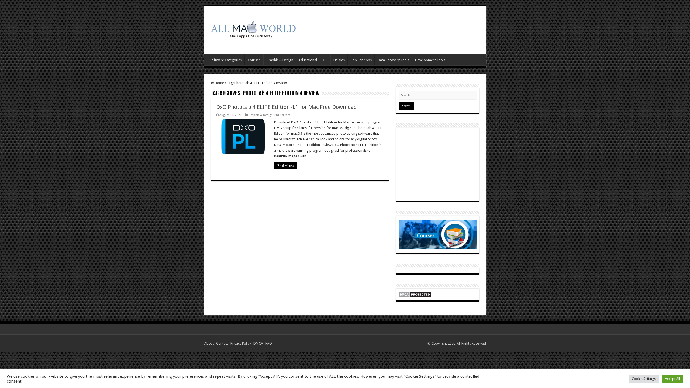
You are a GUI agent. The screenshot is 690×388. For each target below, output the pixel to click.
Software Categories (226, 60)
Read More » (285, 166)
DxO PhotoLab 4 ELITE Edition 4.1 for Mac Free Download (286, 107)
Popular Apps (361, 60)
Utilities (339, 60)
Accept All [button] (672, 379)
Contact (223, 343)
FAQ (269, 343)
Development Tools (430, 60)
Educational (308, 60)
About (209, 343)
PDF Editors (282, 115)
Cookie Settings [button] (644, 379)
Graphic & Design (279, 60)
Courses (254, 60)
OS (325, 60)
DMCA (259, 343)
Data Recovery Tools (393, 60)
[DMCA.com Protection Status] (415, 294)
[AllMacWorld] (252, 28)
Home (219, 83)
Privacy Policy (241, 343)
